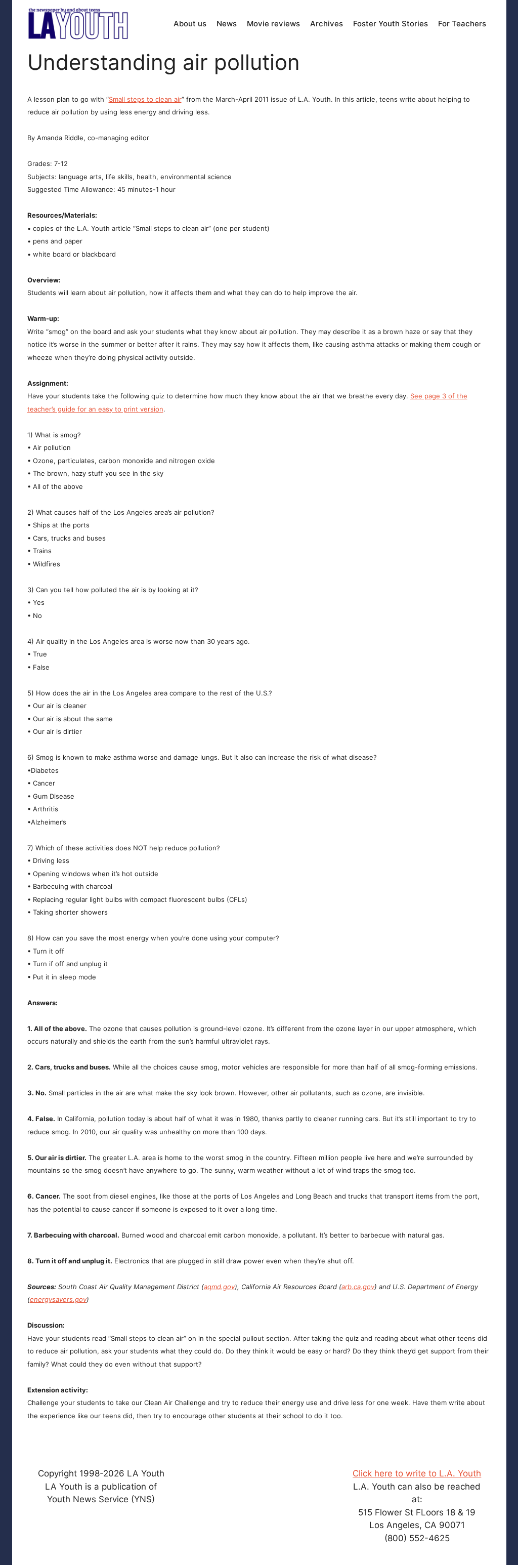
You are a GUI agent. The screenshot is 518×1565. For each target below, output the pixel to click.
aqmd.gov (219, 1287)
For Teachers (462, 23)
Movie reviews (273, 23)
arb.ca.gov (357, 1287)
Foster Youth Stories (390, 23)
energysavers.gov (58, 1299)
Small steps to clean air (145, 99)
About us (190, 23)
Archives (326, 23)
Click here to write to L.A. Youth (417, 1473)
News (227, 23)
